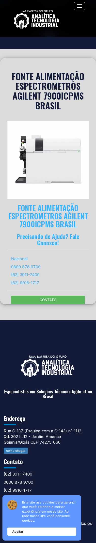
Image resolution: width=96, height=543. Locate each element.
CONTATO (48, 300)
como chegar (15, 450)
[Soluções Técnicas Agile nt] (48, 362)
